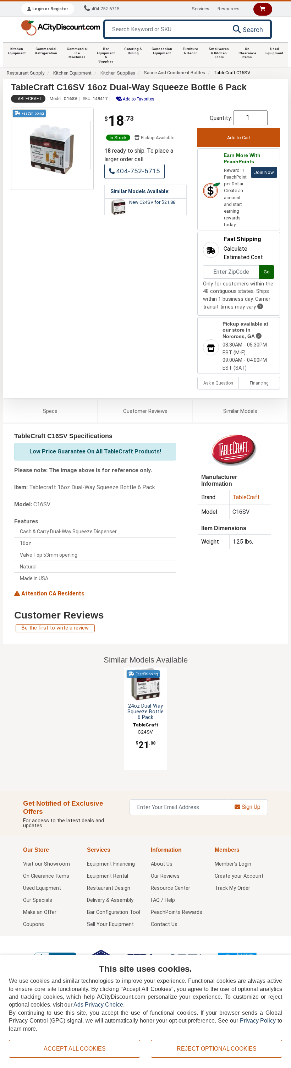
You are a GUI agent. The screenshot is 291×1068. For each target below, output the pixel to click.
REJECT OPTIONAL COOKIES (217, 1049)
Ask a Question (218, 383)
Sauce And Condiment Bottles (174, 72)
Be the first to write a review (55, 628)
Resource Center (170, 888)
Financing (259, 383)
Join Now (264, 172)
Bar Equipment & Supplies (106, 55)
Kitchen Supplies (117, 73)
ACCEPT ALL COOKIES (75, 1049)
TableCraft (28, 98)
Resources (229, 8)
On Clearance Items (247, 53)
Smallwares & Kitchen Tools (219, 53)
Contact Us (164, 924)
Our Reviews (165, 876)
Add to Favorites (138, 99)
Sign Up (250, 806)
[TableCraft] (233, 449)
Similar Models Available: (140, 191)
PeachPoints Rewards (176, 912)
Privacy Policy (258, 1021)
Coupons (33, 924)
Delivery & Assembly (110, 900)
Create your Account (239, 876)
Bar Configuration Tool (113, 912)
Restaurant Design (108, 888)
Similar (240, 411)
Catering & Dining (133, 51)
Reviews (145, 411)
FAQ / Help (163, 900)
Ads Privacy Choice (98, 1005)
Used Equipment (274, 51)
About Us (161, 864)
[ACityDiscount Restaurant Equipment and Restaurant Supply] (60, 27)
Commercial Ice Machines (77, 53)
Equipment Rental (107, 876)
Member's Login (233, 864)
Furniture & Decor (190, 51)
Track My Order (232, 888)
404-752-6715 (105, 8)
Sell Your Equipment (110, 924)
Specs (50, 411)
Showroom (46, 864)
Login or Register (49, 8)
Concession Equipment (162, 51)
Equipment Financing (111, 864)
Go (267, 271)
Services (200, 8)
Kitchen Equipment (17, 51)
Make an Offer (39, 912)
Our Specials (37, 900)
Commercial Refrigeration (46, 51)
